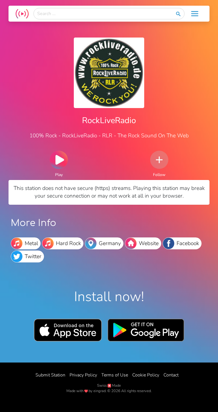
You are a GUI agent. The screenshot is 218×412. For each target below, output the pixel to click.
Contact (171, 375)
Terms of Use (114, 375)
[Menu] (195, 13)
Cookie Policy (145, 375)
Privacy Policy (83, 375)
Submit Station (50, 375)
